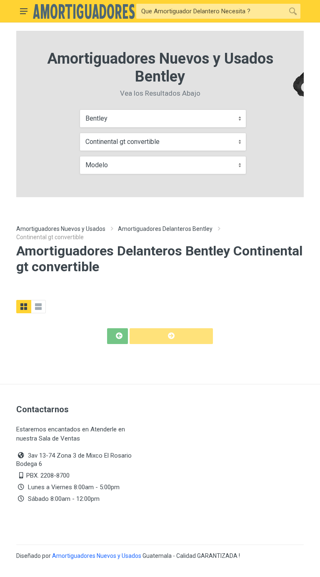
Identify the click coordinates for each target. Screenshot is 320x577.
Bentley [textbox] (96, 118)
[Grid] (23, 306)
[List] (38, 306)
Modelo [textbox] (96, 165)
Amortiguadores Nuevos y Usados (60, 228)
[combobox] (163, 118)
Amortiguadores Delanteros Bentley (165, 228)
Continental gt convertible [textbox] (122, 142)
